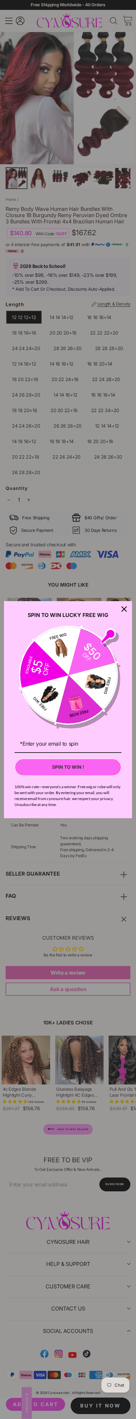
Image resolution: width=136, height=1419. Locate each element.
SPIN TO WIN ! (68, 767)
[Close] (124, 609)
